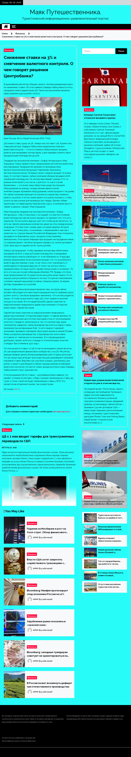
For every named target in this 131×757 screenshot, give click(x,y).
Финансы (8, 50)
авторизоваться (61, 411)
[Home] (6, 26)
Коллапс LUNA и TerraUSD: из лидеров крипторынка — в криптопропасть (102, 237)
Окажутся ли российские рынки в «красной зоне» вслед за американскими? (110, 297)
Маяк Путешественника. (65, 12)
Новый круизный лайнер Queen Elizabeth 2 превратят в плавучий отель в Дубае (109, 551)
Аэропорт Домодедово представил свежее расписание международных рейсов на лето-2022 (101, 462)
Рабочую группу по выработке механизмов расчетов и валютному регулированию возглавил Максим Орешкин (110, 286)
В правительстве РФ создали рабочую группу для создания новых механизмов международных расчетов (110, 320)
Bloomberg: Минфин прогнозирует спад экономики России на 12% (47, 592)
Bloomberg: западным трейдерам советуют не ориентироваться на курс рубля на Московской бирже (47, 654)
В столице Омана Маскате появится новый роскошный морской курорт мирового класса (110, 574)
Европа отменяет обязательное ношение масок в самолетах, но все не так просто (110, 539)
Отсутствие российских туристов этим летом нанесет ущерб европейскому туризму (109, 585)
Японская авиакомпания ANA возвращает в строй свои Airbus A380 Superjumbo (109, 528)
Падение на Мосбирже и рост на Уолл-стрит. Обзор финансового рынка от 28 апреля (47, 530)
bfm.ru (17, 389)
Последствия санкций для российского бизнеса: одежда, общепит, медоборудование (110, 309)
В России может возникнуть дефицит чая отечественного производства (49, 685)
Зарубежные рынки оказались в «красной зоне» (46, 623)
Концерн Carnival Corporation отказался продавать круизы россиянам (100, 117)
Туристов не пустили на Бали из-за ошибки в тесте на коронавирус (110, 516)
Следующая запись (12, 424)
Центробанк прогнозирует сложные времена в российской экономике (101, 196)
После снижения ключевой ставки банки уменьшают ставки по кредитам (111, 262)
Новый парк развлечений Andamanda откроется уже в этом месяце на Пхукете (104, 382)
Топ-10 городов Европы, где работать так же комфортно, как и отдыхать (109, 562)
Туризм (88, 375)
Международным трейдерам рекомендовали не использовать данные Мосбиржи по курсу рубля (110, 274)
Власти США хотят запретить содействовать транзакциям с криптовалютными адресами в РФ (47, 561)
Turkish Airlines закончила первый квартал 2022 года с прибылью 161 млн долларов (104, 503)
